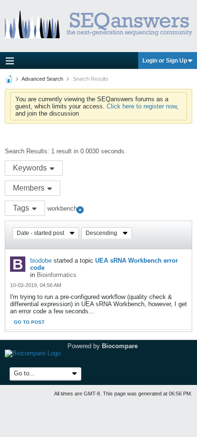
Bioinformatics (57, 274)
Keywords (31, 168)
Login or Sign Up (164, 60)
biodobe (41, 260)
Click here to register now (141, 106)
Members (29, 188)
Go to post (29, 322)
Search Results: (27, 151)
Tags (22, 208)
